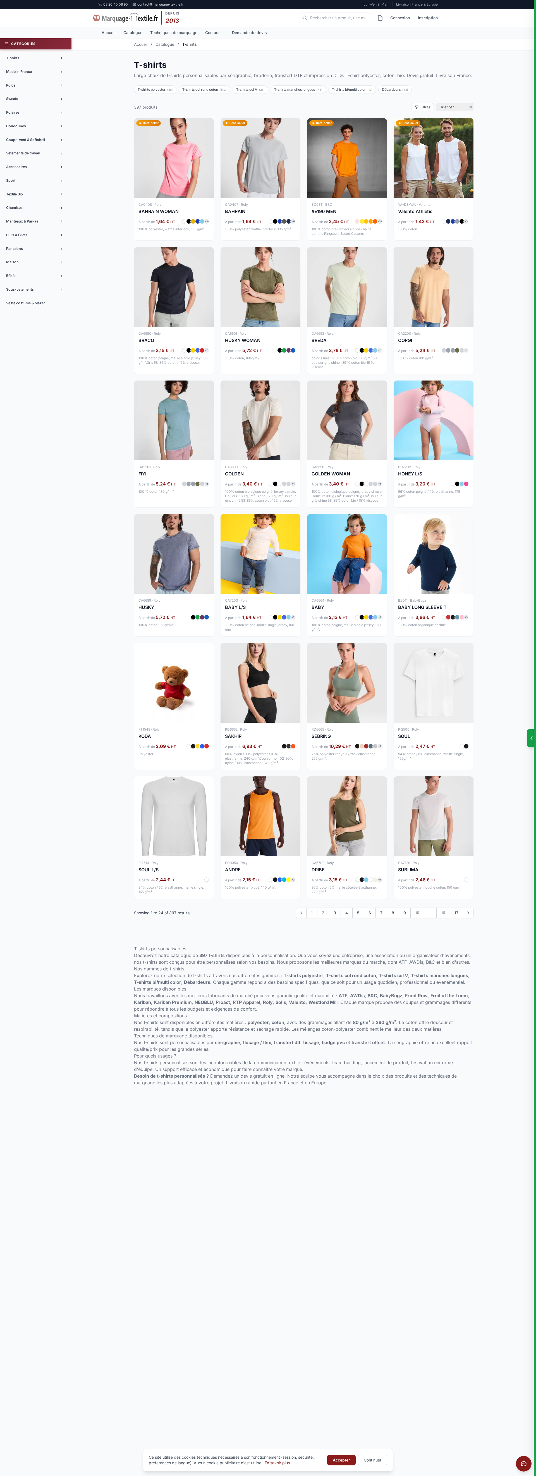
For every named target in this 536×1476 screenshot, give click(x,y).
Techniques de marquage (173, 32)
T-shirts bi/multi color (352, 89)
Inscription (428, 17)
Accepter (341, 1460)
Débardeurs (395, 89)
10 (417, 912)
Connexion (400, 17)
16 (443, 912)
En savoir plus (277, 1462)
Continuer (372, 1460)
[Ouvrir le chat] (524, 1464)
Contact (212, 32)
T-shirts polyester (155, 89)
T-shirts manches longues (298, 89)
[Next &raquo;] (468, 913)
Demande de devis (249, 32)
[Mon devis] (380, 17)
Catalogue (132, 32)
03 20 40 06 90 (115, 4)
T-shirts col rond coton (204, 89)
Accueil (109, 32)
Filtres (425, 107)
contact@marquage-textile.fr (160, 4)
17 (456, 912)
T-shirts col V (250, 89)
